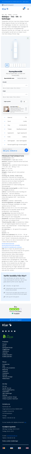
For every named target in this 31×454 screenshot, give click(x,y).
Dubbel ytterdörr (7, 356)
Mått (3, 366)
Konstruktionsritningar (8, 243)
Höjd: (4, 91)
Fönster (4, 344)
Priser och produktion (8, 368)
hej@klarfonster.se (12, 435)
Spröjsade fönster (7, 347)
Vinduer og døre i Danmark (10, 398)
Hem (3, 14)
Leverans (5, 371)
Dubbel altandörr (7, 354)
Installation (5, 373)
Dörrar (4, 346)
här (25, 422)
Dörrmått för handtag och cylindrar (12, 247)
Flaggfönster (6, 349)
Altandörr (5, 353)
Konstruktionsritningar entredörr (11, 245)
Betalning (5, 369)
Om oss (4, 386)
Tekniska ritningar (7, 376)
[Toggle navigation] (27, 9)
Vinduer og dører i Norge (9, 397)
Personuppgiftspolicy (8, 390)
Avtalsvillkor (5, 391)
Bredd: (5, 82)
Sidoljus (10, 14)
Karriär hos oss (6, 388)
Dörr (6, 14)
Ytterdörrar (5, 351)
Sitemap (4, 375)
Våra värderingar (7, 393)
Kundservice (5, 364)
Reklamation (6, 378)
